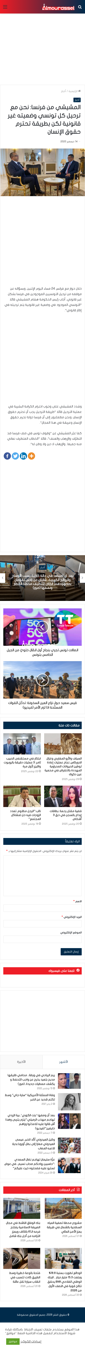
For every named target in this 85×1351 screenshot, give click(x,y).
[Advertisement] (42, 243)
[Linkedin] (23, 456)
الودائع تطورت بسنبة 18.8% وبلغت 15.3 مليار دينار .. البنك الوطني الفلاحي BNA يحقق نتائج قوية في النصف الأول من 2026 (64, 1281)
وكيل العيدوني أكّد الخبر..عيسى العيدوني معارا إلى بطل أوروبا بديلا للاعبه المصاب (33, 1144)
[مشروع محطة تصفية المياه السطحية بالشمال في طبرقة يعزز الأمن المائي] (63, 1208)
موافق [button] (13, 1341)
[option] (42, 578)
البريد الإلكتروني (72, 916)
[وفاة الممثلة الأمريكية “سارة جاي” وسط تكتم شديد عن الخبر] (69, 1101)
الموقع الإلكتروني (71, 932)
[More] (31, 456)
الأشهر (63, 1061)
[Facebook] (7, 456)
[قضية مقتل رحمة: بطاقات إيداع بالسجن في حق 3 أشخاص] (63, 796)
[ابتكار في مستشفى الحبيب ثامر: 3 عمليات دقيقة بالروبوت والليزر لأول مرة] (22, 744)
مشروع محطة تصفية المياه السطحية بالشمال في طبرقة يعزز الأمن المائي (64, 1227)
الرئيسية (73, 91)
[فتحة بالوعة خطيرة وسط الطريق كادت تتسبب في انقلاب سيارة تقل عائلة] (21, 1258)
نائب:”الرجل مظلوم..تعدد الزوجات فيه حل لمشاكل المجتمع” (25, 815)
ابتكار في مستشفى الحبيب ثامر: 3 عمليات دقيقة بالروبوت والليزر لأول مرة (22, 762)
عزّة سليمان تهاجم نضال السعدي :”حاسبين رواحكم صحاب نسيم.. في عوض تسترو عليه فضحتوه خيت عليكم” (29, 1164)
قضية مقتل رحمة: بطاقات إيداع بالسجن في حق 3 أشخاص (66, 815)
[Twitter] (15, 456)
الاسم (77, 901)
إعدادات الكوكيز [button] (31, 1341)
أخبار (63, 91)
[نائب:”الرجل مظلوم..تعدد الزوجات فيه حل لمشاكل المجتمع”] (22, 796)
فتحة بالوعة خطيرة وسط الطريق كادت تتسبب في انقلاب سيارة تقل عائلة (24, 1277)
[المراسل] (58, 7)
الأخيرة (21, 1061)
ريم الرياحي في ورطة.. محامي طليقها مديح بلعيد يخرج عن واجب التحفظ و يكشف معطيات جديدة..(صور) (31, 1079)
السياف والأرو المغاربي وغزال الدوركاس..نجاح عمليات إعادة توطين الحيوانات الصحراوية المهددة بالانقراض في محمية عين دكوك (63, 766)
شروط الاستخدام (64, 1333)
